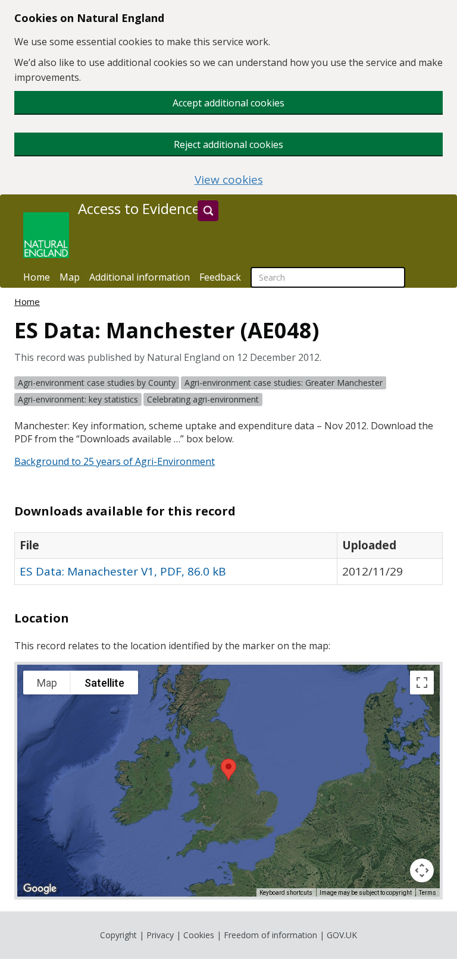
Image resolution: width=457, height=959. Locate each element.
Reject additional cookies (228, 144)
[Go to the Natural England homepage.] (46, 235)
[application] (228, 781)
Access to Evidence (139, 209)
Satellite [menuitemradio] (104, 683)
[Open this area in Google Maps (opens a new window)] (40, 889)
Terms (427, 892)
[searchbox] (328, 277)
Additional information (139, 277)
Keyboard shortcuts (285, 892)
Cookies (198, 935)
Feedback (220, 277)
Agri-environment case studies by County (97, 382)
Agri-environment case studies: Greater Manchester (283, 382)
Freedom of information (270, 935)
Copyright (118, 935)
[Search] (208, 210)
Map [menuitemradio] (47, 683)
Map (70, 277)
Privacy (160, 935)
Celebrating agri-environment (203, 399)
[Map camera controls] (422, 870)
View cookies (229, 179)
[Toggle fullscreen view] (422, 682)
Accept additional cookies (228, 102)
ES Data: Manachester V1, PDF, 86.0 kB (123, 571)
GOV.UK (342, 935)
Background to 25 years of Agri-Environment (114, 461)
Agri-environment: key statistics (78, 399)
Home (36, 277)
